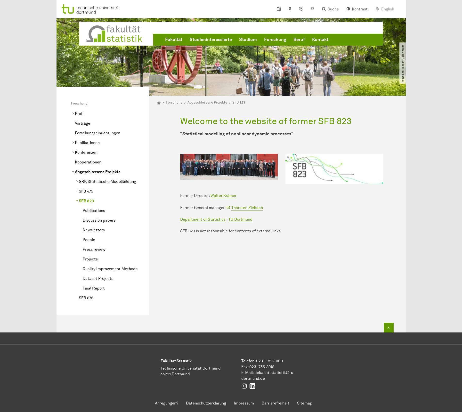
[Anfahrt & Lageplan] (289, 9)
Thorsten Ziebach (247, 207)
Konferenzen (86, 152)
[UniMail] (312, 9)
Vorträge (82, 123)
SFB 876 (86, 298)
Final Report (94, 288)
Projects (90, 259)
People (89, 239)
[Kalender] (278, 9)
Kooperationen (88, 162)
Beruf (299, 39)
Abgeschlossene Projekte (98, 172)
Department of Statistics (203, 219)
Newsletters (94, 230)
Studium (248, 39)
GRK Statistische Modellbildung (107, 181)
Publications (94, 210)
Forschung (275, 39)
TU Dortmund (240, 219)
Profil (79, 113)
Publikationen (87, 142)
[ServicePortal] (301, 9)
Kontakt (320, 39)
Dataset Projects (98, 278)
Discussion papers (99, 220)
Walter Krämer (223, 195)
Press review (94, 249)
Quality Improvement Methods (110, 269)
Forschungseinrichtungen (97, 133)
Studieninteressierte (211, 39)
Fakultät (173, 39)
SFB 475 (86, 191)
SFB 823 (86, 201)
